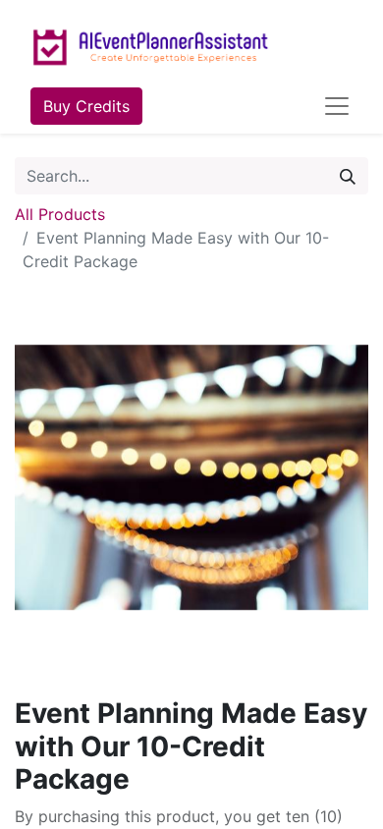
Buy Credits (86, 106)
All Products (60, 214)
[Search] (347, 175)
